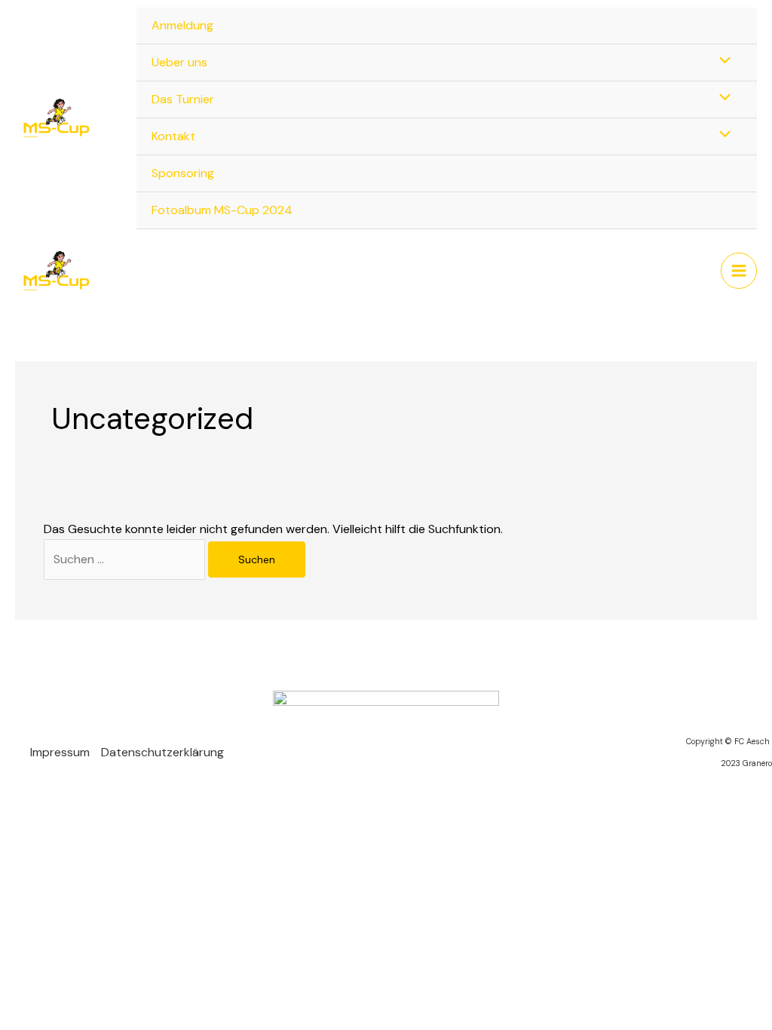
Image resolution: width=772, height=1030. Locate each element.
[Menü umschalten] (721, 62)
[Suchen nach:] (126, 559)
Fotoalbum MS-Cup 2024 (222, 210)
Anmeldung (182, 25)
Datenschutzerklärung (162, 752)
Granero (757, 763)
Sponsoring (183, 173)
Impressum (60, 752)
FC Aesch (753, 741)
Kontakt (173, 136)
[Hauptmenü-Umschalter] (739, 271)
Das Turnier (183, 99)
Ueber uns (179, 62)
